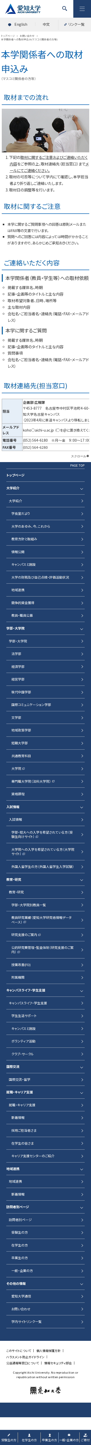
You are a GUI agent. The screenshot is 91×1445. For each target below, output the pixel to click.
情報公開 (18, 551)
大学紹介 (15, 500)
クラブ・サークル (22, 1054)
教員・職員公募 (22, 615)
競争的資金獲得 (22, 602)
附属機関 (18, 977)
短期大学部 (19, 743)
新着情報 (18, 1117)
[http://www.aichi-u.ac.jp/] (45, 1390)
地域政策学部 (21, 730)
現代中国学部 (21, 692)
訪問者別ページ (20, 1219)
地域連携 (18, 589)
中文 (46, 24)
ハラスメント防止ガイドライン (25, 1356)
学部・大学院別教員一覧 (28, 904)
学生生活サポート (24, 1015)
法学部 (16, 653)
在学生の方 (19, 1245)
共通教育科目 (21, 755)
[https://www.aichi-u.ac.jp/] (22, 9)
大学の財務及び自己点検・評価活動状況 (40, 577)
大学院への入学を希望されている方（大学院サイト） (42, 851)
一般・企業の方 (22, 1270)
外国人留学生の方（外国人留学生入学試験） (42, 866)
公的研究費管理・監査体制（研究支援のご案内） (42, 949)
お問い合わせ (21, 1309)
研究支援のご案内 (24, 934)
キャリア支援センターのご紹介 (32, 1155)
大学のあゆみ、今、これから (30, 526)
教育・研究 (16, 892)
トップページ (15, 475)
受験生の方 (19, 1232)
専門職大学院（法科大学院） (31, 781)
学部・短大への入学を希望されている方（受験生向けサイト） (42, 834)
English (20, 24)
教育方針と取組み (24, 538)
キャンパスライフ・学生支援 (28, 1003)
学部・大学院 (18, 641)
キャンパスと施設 (23, 564)
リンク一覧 (76, 24)
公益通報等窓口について (22, 1363)
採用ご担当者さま (24, 1130)
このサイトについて (18, 1350)
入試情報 (15, 819)
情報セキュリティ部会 (58, 1363)
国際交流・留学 (19, 1079)
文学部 (16, 717)
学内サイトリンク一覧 (26, 1321)
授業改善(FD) (21, 964)
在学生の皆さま (22, 1143)
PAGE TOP (77, 465)
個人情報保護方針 (48, 1350)
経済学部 (18, 666)
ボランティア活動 (23, 1041)
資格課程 (18, 793)
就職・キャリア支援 (22, 1104)
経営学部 (18, 679)
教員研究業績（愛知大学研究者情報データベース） (41, 919)
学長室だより (20, 513)
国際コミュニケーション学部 (31, 704)
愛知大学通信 (21, 1296)
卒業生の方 (19, 1257)
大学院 (16, 768)
